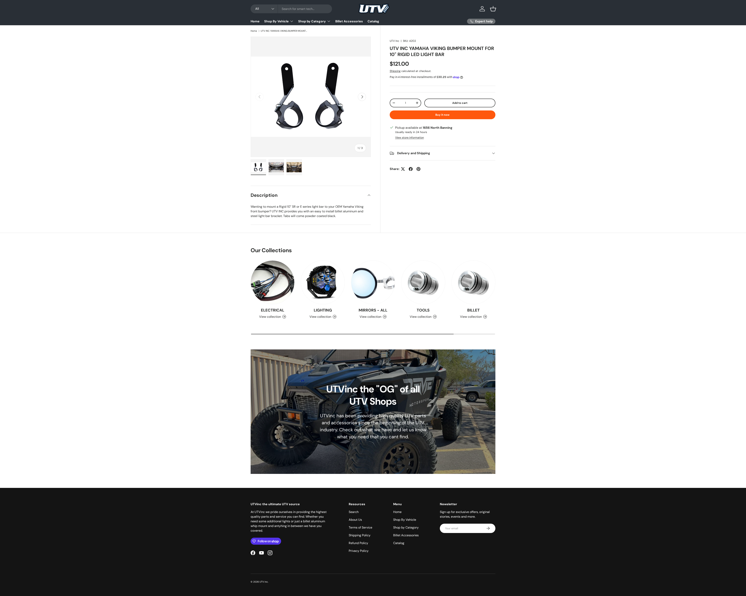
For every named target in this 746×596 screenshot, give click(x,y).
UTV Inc (394, 41)
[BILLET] (473, 282)
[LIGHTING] (322, 282)
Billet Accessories (349, 21)
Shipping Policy (359, 535)
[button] (493, 8)
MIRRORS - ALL (373, 310)
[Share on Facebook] (411, 169)
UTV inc (264, 581)
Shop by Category (312, 21)
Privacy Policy (359, 551)
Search (354, 512)
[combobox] (291, 8)
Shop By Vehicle (276, 21)
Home (255, 21)
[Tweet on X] (403, 169)
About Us (355, 520)
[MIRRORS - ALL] (373, 282)
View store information (409, 137)
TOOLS (423, 310)
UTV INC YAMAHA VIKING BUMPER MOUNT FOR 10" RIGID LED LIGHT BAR (284, 30)
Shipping (395, 71)
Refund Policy (358, 543)
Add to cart (459, 103)
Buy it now (442, 114)
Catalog (373, 21)
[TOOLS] (423, 282)
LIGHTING (323, 310)
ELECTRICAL (272, 310)
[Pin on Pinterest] (418, 169)
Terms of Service (360, 527)
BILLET (473, 310)
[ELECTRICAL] (272, 282)
